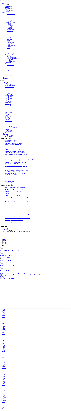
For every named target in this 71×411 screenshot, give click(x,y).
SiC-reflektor (9, 23)
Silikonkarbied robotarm (11, 36)
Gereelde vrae (4, 67)
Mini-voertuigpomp (8, 64)
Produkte (3, 12)
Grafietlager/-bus (9, 39)
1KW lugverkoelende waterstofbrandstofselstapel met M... (17, 197)
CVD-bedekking (7, 13)
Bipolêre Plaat (9, 56)
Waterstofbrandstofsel (8, 8)
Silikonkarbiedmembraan (11, 37)
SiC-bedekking (36, 274)
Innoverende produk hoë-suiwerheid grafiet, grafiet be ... (14, 160)
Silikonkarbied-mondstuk (11, 30)
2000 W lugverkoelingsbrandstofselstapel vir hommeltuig (14, 149)
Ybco (40, 274)
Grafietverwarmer (9, 43)
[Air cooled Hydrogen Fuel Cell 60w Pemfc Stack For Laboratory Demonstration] (19, 203)
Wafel (5, 63)
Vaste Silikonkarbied (8, 92)
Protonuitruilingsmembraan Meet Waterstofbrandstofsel (16, 222)
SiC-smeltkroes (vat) (10, 26)
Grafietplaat (8, 47)
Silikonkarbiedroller (10, 34)
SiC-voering (9, 24)
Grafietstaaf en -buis (10, 49)
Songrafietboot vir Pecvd (9, 182)
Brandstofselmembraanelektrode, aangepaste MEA (13, 157)
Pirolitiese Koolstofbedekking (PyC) (13, 21)
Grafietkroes (9, 44)
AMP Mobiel (26, 273)
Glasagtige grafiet (9, 20)
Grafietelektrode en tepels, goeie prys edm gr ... (12, 168)
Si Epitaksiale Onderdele (11, 14)
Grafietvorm (9, 46)
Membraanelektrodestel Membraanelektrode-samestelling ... (17, 214)
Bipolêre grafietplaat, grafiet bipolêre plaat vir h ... (13, 163)
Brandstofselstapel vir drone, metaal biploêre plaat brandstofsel (15, 152)
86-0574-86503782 (5, 228)
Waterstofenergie (7, 55)
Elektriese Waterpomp (8, 136)
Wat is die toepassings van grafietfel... (8, 265)
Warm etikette (4, 236)
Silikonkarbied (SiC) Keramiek (10, 22)
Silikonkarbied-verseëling (9, 101)
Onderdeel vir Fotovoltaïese (11, 19)
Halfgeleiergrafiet (7, 7)
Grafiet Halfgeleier (10, 51)
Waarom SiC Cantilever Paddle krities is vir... (10, 250)
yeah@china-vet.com (8, 230)
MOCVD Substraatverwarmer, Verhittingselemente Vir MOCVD (15, 155)
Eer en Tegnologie (8, 71)
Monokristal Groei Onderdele (11, 17)
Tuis (3, 3)
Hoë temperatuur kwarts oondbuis (10, 141)
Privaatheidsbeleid (19, 272)
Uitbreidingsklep (10, 274)
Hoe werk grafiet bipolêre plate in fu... (8, 270)
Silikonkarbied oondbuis (11, 35)
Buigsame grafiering (3, 274)
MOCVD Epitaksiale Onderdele (10, 85)
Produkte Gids (4, 235)
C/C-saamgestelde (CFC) (9, 54)
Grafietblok (8, 40)
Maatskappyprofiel (8, 69)
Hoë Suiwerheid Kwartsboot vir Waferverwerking (13, 144)
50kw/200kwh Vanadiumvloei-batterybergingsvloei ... (16, 189)
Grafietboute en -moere (10, 42)
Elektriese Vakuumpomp (11, 65)
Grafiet (6, 38)
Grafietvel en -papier (10, 52)
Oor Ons (3, 68)
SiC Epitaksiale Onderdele (11, 15)
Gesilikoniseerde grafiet (10, 53)
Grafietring (8, 48)
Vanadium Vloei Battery (11, 61)
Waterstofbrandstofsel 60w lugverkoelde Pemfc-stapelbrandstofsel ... (19, 210)
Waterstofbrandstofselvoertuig (9, 10)
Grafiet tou (6, 122)
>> (7, 224)
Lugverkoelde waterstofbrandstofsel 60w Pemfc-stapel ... (16, 205)
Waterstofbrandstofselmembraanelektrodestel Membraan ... (17, 218)
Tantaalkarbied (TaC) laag (11, 18)
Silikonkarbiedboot (10, 28)
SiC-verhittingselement (10, 27)
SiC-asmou (31, 274)
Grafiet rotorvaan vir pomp (9, 179)
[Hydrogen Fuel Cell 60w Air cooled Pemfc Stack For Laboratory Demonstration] (19, 207)
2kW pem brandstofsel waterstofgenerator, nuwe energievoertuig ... (16, 166)
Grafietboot (8, 41)
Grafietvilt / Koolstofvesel (11, 45)
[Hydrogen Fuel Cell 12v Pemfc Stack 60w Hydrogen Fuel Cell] (16, 199)
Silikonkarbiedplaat (10, 31)
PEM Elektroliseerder (10, 59)
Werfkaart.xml (4, 237)
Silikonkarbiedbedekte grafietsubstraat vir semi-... (13, 171)
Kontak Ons (4, 73)
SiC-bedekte (7, 5)
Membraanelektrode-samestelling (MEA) (13, 58)
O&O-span (6, 72)
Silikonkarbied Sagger (10, 32)
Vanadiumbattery (7, 9)
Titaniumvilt (9, 60)
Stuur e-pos (2, 276)
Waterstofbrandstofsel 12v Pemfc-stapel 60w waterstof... (16, 201)
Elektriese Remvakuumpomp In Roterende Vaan (21, 274)
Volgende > (5, 224)
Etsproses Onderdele (8, 86)
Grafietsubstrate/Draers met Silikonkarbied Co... (12, 174)
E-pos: (3, 230)
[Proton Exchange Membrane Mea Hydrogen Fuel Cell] (14, 220)
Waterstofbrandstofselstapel (11, 57)
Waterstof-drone (7, 11)
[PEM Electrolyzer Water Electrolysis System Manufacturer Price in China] (17, 191)
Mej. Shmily (2, 277)
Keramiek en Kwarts (8, 62)
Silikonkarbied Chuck (10, 29)
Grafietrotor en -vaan (8, 116)
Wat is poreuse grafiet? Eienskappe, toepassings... (10, 260)
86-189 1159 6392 (5, 229)
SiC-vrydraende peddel (10, 25)
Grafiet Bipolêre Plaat (8, 6)
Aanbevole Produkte (9, 273)
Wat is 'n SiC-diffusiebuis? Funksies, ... (8, 255)
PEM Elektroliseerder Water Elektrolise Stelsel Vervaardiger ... (18, 193)
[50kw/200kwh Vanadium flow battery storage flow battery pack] (15, 187)
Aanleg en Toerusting (8, 70)
